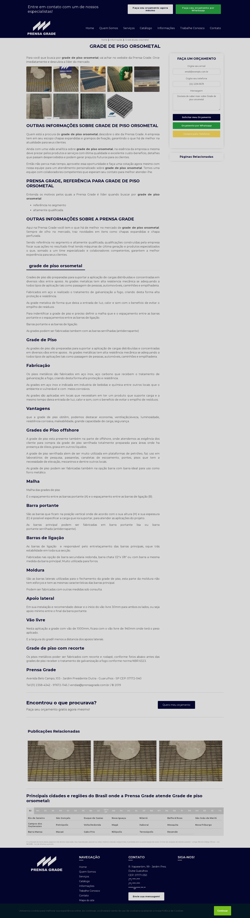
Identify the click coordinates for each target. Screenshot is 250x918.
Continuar (222, 910)
